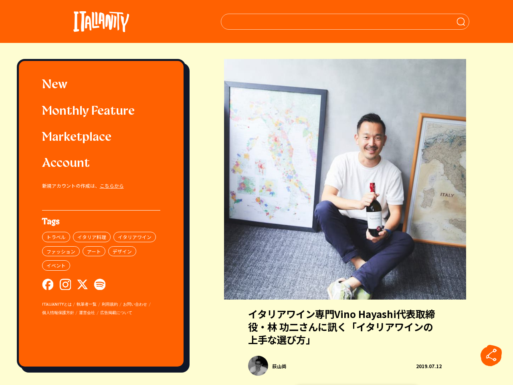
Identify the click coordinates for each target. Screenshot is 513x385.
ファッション (60, 251)
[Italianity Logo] (101, 21)
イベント (56, 265)
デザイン (122, 251)
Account (66, 164)
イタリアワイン (134, 236)
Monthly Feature (88, 111)
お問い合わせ (135, 304)
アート (94, 251)
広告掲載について (116, 313)
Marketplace (76, 138)
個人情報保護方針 (58, 313)
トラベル (56, 236)
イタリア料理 (91, 236)
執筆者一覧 (87, 304)
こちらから (112, 185)
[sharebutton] (491, 356)
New (54, 85)
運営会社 (87, 313)
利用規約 (110, 304)
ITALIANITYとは (57, 304)
